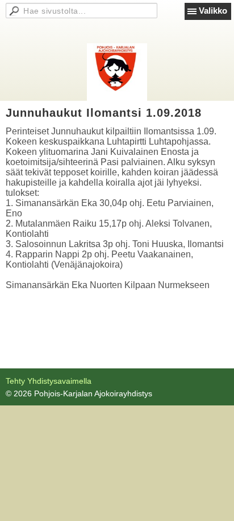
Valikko (213, 10)
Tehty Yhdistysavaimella (48, 380)
